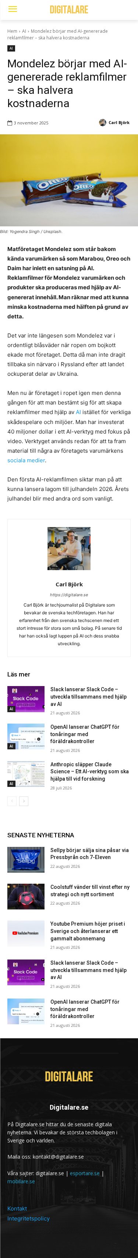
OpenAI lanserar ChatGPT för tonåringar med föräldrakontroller (85, 734)
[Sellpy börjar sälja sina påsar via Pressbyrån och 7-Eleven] (26, 860)
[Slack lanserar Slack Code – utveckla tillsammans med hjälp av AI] (26, 699)
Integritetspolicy (28, 1218)
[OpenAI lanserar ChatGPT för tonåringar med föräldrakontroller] (26, 736)
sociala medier (26, 460)
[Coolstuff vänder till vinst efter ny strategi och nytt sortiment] (26, 896)
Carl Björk (69, 584)
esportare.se (85, 1173)
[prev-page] (12, 801)
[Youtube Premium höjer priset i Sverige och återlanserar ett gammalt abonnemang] (26, 933)
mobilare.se (21, 1181)
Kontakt (17, 1208)
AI (24, 31)
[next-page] (23, 801)
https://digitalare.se (69, 594)
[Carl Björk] (69, 548)
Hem (12, 31)
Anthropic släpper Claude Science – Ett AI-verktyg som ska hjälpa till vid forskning (89, 771)
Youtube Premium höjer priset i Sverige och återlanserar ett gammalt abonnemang (87, 931)
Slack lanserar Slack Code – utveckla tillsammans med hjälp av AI (88, 696)
